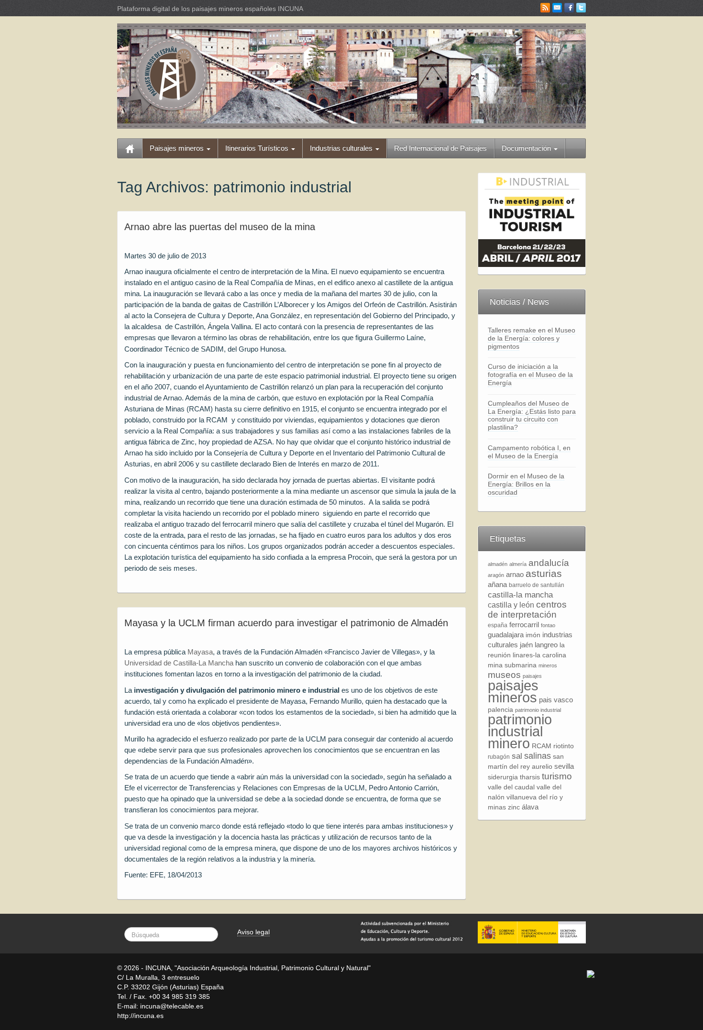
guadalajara (506, 635)
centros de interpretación (527, 609)
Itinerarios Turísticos (257, 148)
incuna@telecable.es (171, 1006)
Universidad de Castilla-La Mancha (179, 663)
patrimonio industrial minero (520, 731)
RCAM (541, 746)
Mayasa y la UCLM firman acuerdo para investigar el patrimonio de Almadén (286, 623)
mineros (547, 665)
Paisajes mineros (178, 148)
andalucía (548, 563)
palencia (500, 709)
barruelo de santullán (536, 585)
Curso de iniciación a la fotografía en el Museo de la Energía (530, 375)
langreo (546, 645)
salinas (537, 756)
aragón (496, 575)
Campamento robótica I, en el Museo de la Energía (529, 452)
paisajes (532, 676)
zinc (514, 807)
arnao (515, 574)
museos (504, 675)
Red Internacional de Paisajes (440, 148)
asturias (544, 573)
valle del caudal (511, 787)
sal (517, 756)
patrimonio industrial (538, 710)
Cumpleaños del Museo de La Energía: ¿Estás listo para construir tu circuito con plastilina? (532, 415)
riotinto (563, 746)
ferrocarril (524, 624)
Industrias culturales (342, 148)
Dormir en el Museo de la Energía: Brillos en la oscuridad (526, 484)
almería (518, 564)
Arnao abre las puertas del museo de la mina (219, 227)
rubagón (499, 756)
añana (497, 584)
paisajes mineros (513, 691)
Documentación (527, 148)
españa (497, 625)
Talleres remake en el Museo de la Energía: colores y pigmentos (531, 338)
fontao (548, 625)
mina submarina (512, 665)
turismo (557, 776)
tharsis (530, 777)
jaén (526, 645)
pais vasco (556, 700)
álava (530, 807)
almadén (497, 564)
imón (533, 635)
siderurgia (503, 777)
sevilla (564, 766)
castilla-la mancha (520, 594)
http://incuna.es (140, 1015)
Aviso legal (253, 932)
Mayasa (200, 652)
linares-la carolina (539, 655)
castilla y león (511, 605)
